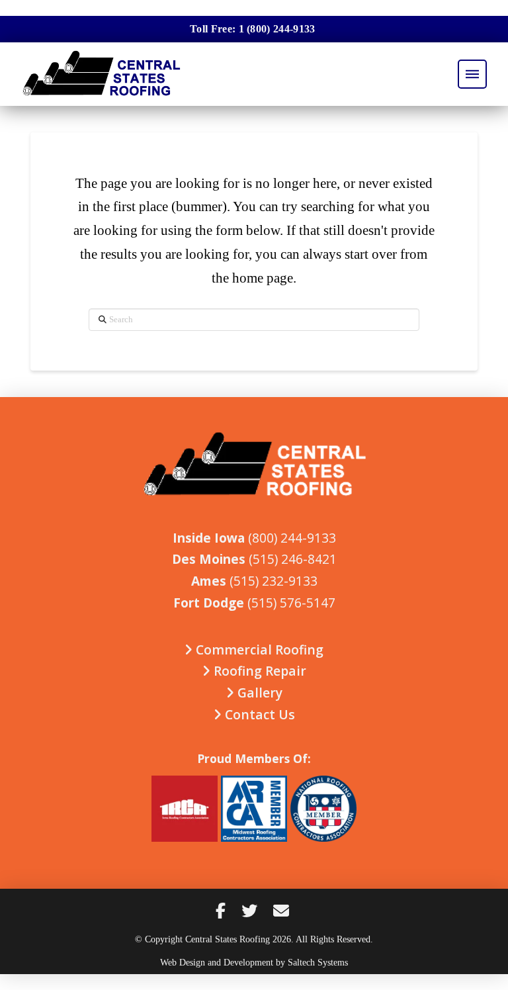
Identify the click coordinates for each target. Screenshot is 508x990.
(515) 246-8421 (293, 559)
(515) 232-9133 (274, 581)
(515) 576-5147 (291, 602)
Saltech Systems (318, 962)
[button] (472, 74)
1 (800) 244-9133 (277, 28)
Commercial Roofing (257, 649)
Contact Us (258, 714)
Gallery (258, 692)
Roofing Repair (258, 671)
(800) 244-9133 (292, 538)
